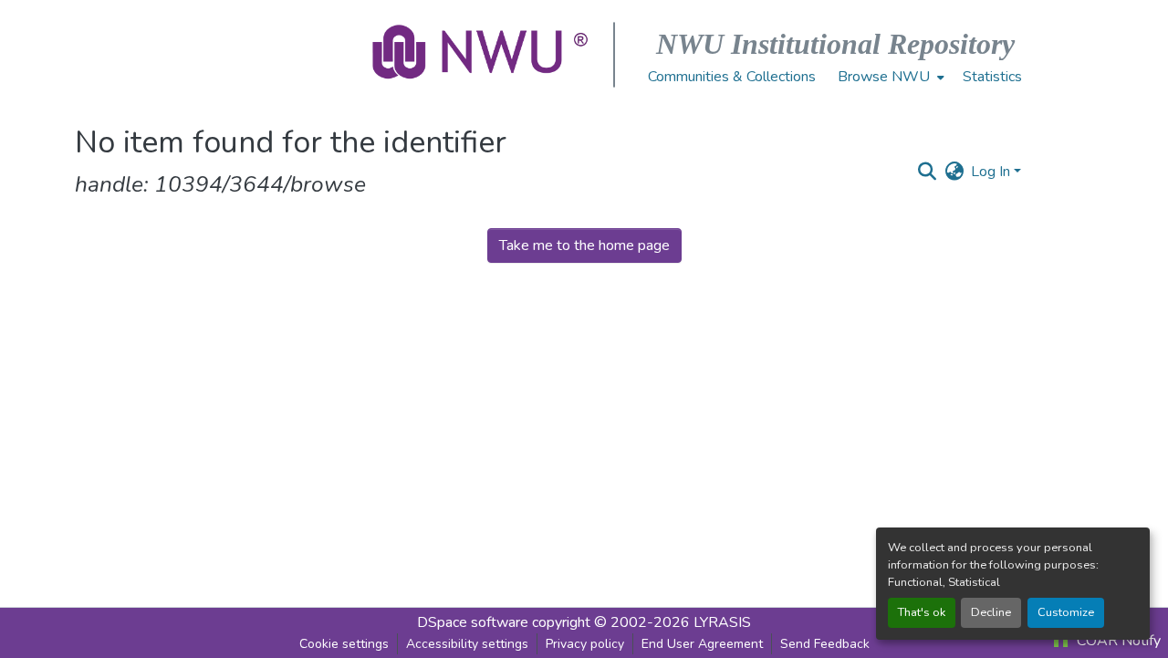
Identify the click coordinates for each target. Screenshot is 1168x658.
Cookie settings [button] (344, 644)
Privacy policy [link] (585, 644)
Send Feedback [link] (825, 644)
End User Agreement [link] (702, 644)
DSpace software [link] (472, 622)
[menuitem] (889, 77)
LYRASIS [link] (722, 622)
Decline (991, 612)
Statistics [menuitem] (992, 77)
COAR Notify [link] (1117, 641)
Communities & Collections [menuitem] (732, 77)
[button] (482, 55)
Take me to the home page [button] (584, 245)
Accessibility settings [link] (467, 644)
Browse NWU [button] (884, 77)
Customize (1066, 612)
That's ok (921, 612)
